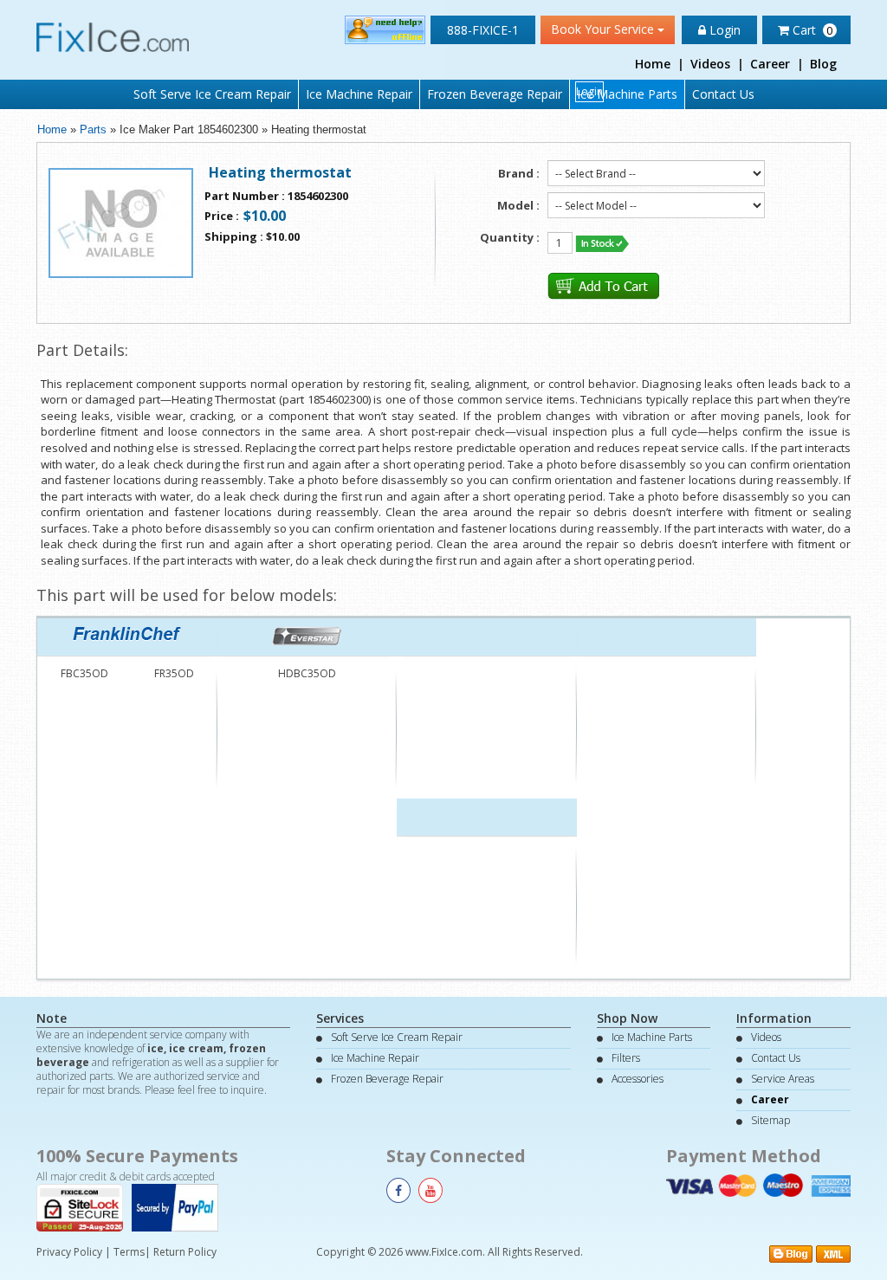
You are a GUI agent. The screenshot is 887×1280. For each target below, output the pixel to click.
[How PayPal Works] (179, 1206)
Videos (710, 63)
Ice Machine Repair (359, 94)
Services (340, 1018)
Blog (823, 63)
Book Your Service (604, 29)
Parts (93, 129)
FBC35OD (84, 673)
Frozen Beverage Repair (494, 94)
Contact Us (723, 94)
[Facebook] (398, 1190)
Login (723, 30)
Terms (129, 1251)
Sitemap (770, 1120)
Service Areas (782, 1078)
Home (652, 63)
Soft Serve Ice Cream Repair (212, 94)
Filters (626, 1058)
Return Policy (185, 1251)
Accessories (638, 1078)
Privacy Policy (69, 1251)
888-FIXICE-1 (483, 30)
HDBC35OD (307, 673)
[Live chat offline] (385, 29)
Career (770, 63)
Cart (811, 30)
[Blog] (791, 1252)
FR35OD (174, 673)
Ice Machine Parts (627, 94)
